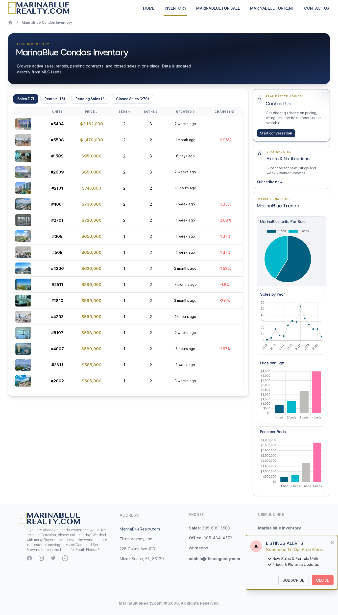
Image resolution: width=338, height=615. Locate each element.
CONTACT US (316, 8)
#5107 (57, 332)
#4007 (57, 348)
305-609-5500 (209, 528)
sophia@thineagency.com (214, 558)
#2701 (57, 220)
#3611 (57, 364)
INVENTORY (175, 8)
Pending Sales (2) (90, 99)
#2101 (57, 188)
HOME (148, 8)
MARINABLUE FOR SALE (218, 8)
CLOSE (322, 580)
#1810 (57, 300)
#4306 (57, 268)
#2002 (57, 380)
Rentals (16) (55, 99)
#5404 (57, 123)
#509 (57, 252)
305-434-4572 (210, 537)
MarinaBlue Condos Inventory (47, 22)
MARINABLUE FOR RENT (272, 8)
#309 (57, 236)
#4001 (57, 204)
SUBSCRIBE (294, 580)
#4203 (57, 316)
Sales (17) (25, 99)
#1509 (57, 156)
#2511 (57, 284)
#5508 (57, 139)
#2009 (57, 172)
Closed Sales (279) (132, 99)
